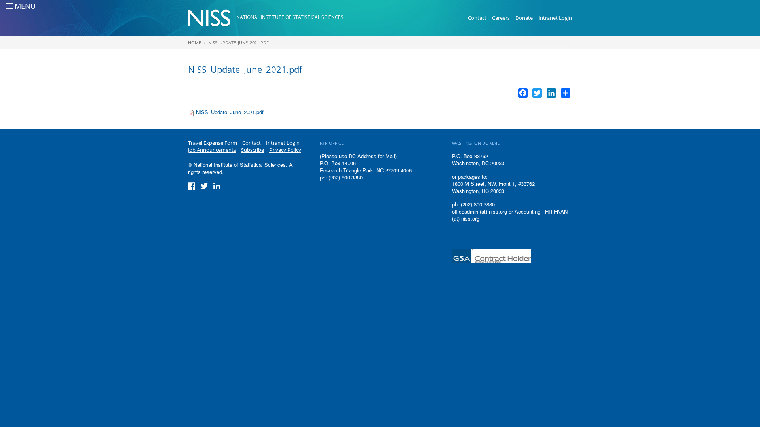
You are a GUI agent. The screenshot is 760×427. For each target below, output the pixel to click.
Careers (501, 17)
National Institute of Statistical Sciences (290, 17)
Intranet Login (555, 17)
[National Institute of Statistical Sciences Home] (212, 18)
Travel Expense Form (212, 142)
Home (194, 42)
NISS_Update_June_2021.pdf (238, 42)
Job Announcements (212, 149)
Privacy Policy (285, 149)
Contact (477, 17)
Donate (524, 17)
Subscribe (252, 149)
